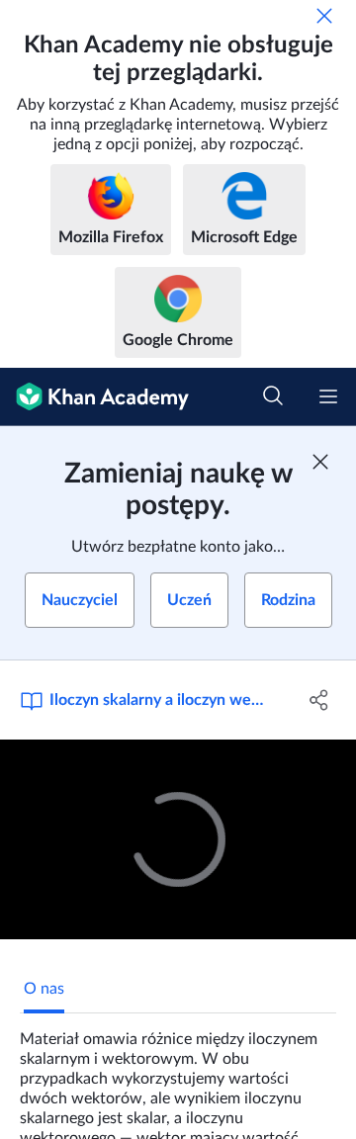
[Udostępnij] (319, 700)
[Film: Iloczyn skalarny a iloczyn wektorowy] (178, 840)
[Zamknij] (324, 16)
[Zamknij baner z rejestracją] (320, 462)
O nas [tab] (44, 989)
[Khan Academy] (94, 397)
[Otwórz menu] (328, 396)
